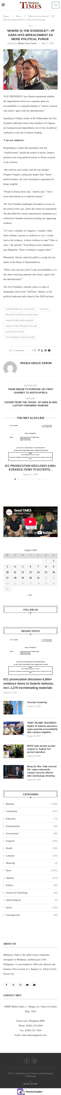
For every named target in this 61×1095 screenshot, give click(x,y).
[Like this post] (35, 350)
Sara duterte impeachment (20, 320)
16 (54, 572)
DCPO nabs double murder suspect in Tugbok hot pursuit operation (41, 749)
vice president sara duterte (20, 337)
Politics (32, 885)
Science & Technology (32, 892)
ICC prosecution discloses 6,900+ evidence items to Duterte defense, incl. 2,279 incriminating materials (28, 683)
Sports (32, 907)
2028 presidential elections (20, 309)
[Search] (55, 5)
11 (15, 572)
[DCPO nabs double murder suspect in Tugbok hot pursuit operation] (13, 751)
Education (32, 818)
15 (46, 572)
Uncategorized (32, 915)
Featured (32, 841)
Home (6, 16)
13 (30, 572)
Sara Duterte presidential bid (21, 326)
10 (7, 572)
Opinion (32, 878)
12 (23, 572)
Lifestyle (32, 855)
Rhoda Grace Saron (27, 43)
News (18, 16)
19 (23, 578)
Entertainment (32, 826)
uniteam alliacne (15, 332)
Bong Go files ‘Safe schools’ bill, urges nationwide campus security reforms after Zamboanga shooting (42, 771)
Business (32, 804)
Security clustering (37, 702)
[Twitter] (34, 1060)
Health (32, 848)
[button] (6, 452)
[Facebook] (26, 1060)
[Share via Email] (49, 350)
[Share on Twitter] (42, 350)
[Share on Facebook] (38, 350)
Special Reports (32, 900)
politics (44, 309)
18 (15, 578)
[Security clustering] (13, 707)
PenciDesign (30, 1076)
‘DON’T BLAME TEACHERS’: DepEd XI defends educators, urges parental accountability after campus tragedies (42, 727)
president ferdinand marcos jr (22, 315)
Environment (32, 833)
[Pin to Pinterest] (46, 350)
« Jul (29, 595)
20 (30, 578)
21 (38, 578)
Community (32, 811)
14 (38, 572)
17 (7, 578)
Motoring (32, 863)
